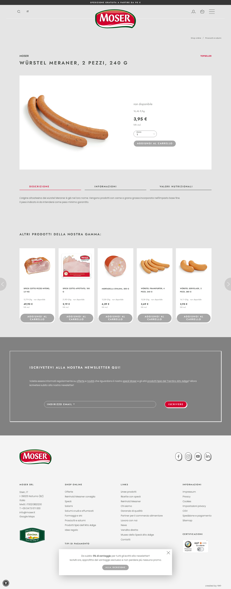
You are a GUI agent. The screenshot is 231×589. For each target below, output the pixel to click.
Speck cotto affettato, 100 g (76, 290)
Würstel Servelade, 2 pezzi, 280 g (191, 290)
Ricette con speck (131, 496)
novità (90, 381)
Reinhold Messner (131, 501)
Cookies (187, 501)
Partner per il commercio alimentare (142, 515)
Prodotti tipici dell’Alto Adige (80, 525)
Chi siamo (126, 506)
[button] (6, 583)
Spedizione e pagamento (197, 515)
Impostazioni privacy (194, 506)
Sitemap (187, 520)
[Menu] (206, 541)
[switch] (200, 549)
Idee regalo (71, 530)
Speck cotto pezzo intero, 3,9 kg (37, 290)
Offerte (69, 491)
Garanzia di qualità (131, 511)
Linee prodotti (128, 491)
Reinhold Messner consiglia (80, 496)
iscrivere (175, 404)
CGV (185, 511)
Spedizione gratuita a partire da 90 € (115, 2)
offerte (80, 381)
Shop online (196, 38)
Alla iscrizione (115, 567)
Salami (69, 506)
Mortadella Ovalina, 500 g (115, 288)
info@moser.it (27, 512)
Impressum (189, 491)
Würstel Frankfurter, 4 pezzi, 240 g (153, 290)
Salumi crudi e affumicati (79, 511)
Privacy (186, 496)
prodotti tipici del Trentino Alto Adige (167, 381)
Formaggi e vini (73, 515)
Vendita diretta (129, 530)
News (124, 525)
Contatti (125, 539)
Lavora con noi (129, 520)
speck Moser (130, 381)
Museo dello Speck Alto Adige (137, 534)
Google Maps (27, 516)
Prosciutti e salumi (213, 38)
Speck (68, 501)
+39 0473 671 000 (30, 508)
